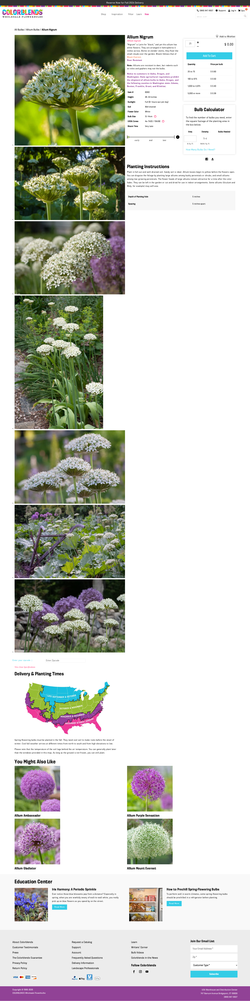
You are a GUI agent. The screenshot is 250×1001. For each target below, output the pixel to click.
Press (15, 952)
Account (76, 952)
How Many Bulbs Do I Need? (200, 150)
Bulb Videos (137, 952)
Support (76, 947)
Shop (103, 14)
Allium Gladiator (25, 868)
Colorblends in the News (144, 958)
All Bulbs (19, 30)
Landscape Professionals (85, 968)
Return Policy (19, 968)
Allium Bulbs (33, 30)
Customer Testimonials (25, 947)
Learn (139, 14)
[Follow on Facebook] (134, 971)
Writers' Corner (139, 947)
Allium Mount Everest (141, 868)
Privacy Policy (19, 963)
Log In (233, 11)
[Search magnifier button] (245, 16)
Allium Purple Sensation (143, 815)
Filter (131, 14)
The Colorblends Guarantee (27, 958)
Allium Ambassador (28, 815)
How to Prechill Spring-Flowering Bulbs (193, 889)
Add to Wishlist (227, 37)
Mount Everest (134, 57)
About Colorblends (22, 942)
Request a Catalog (82, 942)
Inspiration (117, 14)
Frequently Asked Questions (87, 958)
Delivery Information (83, 963)
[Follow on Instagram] (140, 971)
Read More (59, 907)
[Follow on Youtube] (147, 971)
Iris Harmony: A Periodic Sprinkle (74, 889)
